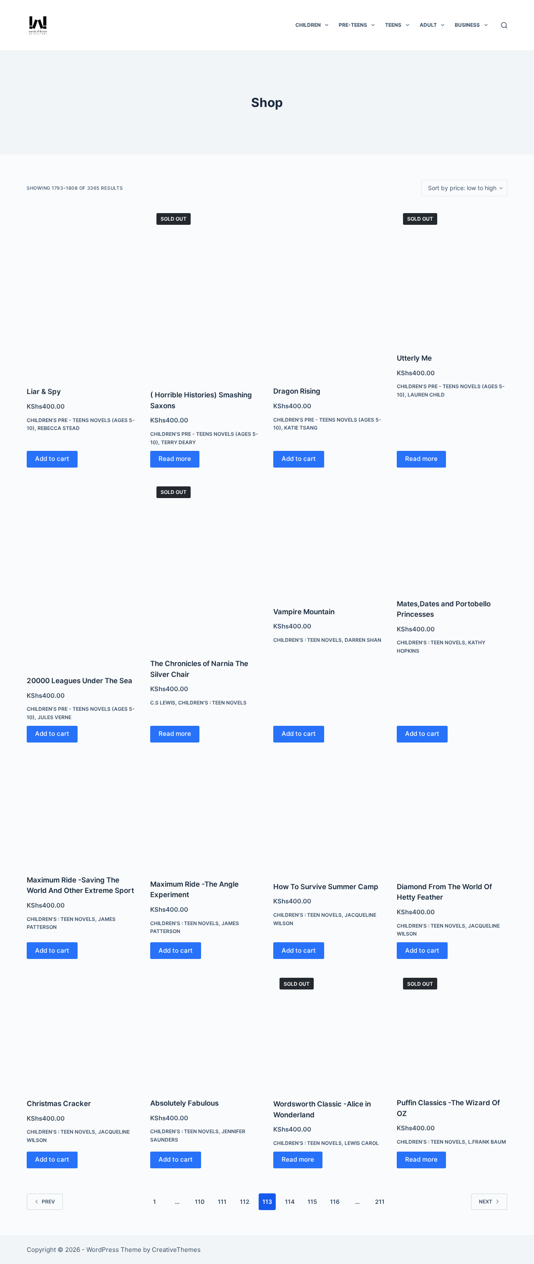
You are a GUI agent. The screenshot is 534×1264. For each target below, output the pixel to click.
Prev (48, 1201)
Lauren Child (426, 395)
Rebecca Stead (59, 428)
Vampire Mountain (304, 612)
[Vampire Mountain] (328, 538)
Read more (175, 459)
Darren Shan (363, 640)
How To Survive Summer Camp (325, 887)
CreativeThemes (176, 1250)
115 (312, 1201)
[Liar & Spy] (82, 291)
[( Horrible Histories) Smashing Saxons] (205, 293)
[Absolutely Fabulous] (205, 1030)
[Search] (504, 25)
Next (485, 1201)
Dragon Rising (296, 391)
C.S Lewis (162, 702)
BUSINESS (467, 25)
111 (222, 1201)
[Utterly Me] (452, 275)
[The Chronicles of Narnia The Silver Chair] (205, 564)
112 (244, 1201)
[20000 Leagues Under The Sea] (82, 572)
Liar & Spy (44, 391)
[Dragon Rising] (328, 291)
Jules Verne (54, 717)
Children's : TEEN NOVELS (212, 702)
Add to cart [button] (52, 459)
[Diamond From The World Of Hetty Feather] (452, 813)
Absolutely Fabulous (184, 1103)
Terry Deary (178, 442)
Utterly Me (414, 358)
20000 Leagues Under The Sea (79, 681)
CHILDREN (308, 25)
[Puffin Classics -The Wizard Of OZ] (452, 1029)
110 (199, 1201)
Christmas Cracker (59, 1103)
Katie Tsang (300, 428)
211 (380, 1201)
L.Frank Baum (487, 1142)
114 (290, 1201)
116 (335, 1201)
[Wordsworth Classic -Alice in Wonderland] (328, 1030)
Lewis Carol (362, 1143)
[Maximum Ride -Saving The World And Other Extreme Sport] (82, 810)
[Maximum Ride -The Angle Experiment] (205, 812)
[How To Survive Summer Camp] (328, 813)
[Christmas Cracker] (82, 1030)
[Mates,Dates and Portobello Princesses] (452, 534)
